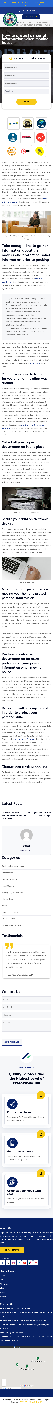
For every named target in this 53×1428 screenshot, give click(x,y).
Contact (3, 1292)
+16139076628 (27, 10)
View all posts (25, 850)
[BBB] (13, 137)
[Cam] (26, 137)
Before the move (9, 879)
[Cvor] (26, 151)
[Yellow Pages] (40, 151)
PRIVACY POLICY (35, 1402)
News (4, 905)
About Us (4, 1284)
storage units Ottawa (23, 739)
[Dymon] (13, 123)
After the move (8, 872)
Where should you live (11, 925)
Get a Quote (12, 1250)
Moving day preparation (12, 892)
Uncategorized (8, 919)
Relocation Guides (10, 912)
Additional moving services (13, 866)
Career (3, 1296)
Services (4, 1280)
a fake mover (34, 363)
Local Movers (8, 886)
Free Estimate (31, 17)
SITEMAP (23, 1402)
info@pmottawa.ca (14, 1332)
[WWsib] (41, 123)
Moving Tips (7, 899)
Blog (2, 1288)
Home (2, 1275)
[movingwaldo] (40, 137)
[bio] (12, 151)
